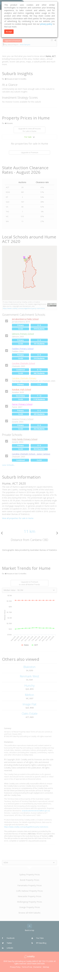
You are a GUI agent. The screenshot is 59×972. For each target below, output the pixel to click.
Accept (9, 31)
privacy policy (46, 24)
